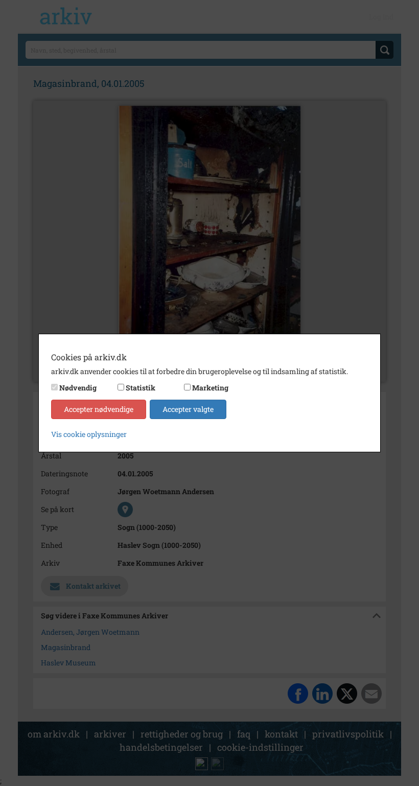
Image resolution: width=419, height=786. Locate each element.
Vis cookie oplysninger (89, 434)
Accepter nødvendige (98, 409)
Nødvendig (78, 387)
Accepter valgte (188, 409)
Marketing (210, 387)
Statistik (140, 387)
